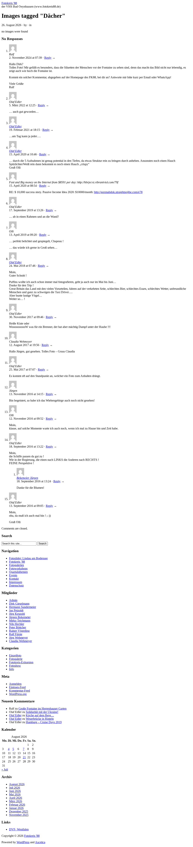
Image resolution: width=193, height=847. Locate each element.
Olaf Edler (15, 126)
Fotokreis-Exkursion (21, 662)
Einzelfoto (15, 655)
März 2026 (15, 801)
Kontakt (14, 578)
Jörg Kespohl (17, 613)
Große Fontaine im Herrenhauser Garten (42, 708)
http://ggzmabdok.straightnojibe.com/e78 (118, 192)
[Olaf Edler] (13, 123)
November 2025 (18, 814)
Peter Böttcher (17, 627)
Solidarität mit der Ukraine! (42, 712)
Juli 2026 (14, 787)
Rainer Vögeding (19, 630)
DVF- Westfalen (19, 829)
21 (24, 757)
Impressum (15, 582)
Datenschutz (16, 585)
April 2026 (15, 797)
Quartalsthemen (18, 571)
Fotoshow (15, 665)
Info (11, 669)
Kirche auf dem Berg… (40, 715)
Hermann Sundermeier (22, 607)
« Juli (5, 769)
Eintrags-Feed (17, 687)
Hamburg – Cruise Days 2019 (44, 722)
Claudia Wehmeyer (20, 641)
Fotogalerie (15, 658)
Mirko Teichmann (19, 620)
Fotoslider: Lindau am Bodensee (28, 558)
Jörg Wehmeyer (18, 637)
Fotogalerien (16, 565)
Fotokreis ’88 (17, 561)
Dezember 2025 (18, 811)
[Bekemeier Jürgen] (20, 474)
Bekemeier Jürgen (27, 477)
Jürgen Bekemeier (20, 617)
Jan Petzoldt (16, 610)
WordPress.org (18, 694)
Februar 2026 (17, 804)
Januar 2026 (16, 808)
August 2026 (17, 784)
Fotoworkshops (18, 568)
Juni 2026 (15, 791)
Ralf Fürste (15, 634)
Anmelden (15, 683)
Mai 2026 (15, 794)
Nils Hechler (16, 624)
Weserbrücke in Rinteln (40, 718)
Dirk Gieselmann (19, 603)
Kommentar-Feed (19, 690)
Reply (47, 57)
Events (13, 575)
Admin (13, 600)
